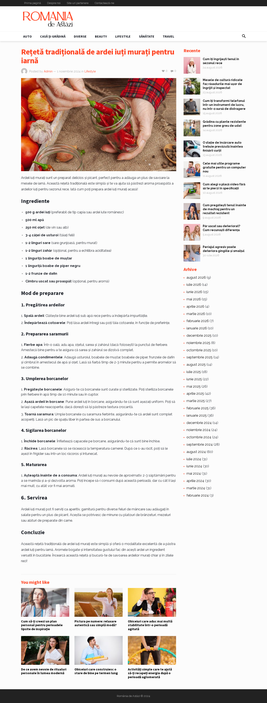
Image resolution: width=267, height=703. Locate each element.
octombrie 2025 (198, 350)
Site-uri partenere (77, 3)
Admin (48, 71)
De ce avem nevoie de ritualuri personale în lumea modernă (43, 671)
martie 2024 (195, 488)
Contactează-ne (104, 3)
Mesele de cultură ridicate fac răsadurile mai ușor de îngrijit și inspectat (223, 84)
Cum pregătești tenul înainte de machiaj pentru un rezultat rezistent (224, 209)
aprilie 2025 (195, 394)
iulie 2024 (193, 459)
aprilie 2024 (195, 481)
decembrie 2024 (199, 423)
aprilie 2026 (195, 307)
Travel (168, 36)
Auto (27, 36)
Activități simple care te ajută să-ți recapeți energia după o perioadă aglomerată (150, 673)
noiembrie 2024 (198, 430)
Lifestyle (123, 36)
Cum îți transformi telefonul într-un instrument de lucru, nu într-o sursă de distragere (224, 104)
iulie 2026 (193, 285)
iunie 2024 (194, 466)
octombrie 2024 (198, 437)
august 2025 (196, 365)
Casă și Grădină (52, 36)
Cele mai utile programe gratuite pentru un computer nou (224, 167)
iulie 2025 (193, 372)
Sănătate (146, 36)
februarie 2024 (197, 495)
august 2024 (196, 452)
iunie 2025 (194, 379)
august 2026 (196, 277)
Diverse (80, 36)
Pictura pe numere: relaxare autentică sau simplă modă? (95, 623)
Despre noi (53, 3)
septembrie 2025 (199, 357)
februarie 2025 (197, 408)
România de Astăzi (128, 696)
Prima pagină (32, 3)
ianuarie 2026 (196, 328)
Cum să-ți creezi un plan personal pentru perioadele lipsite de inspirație (42, 625)
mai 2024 (193, 473)
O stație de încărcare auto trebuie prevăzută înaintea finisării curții (223, 146)
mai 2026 (193, 299)
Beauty (101, 36)
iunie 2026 (194, 292)
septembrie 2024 (199, 444)
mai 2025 (193, 386)
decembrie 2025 (199, 336)
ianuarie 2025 (196, 415)
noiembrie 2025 (198, 343)
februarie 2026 (197, 321)
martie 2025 (195, 401)
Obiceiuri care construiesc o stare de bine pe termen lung (96, 671)
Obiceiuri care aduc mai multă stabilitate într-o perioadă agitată (150, 625)
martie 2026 (195, 314)
